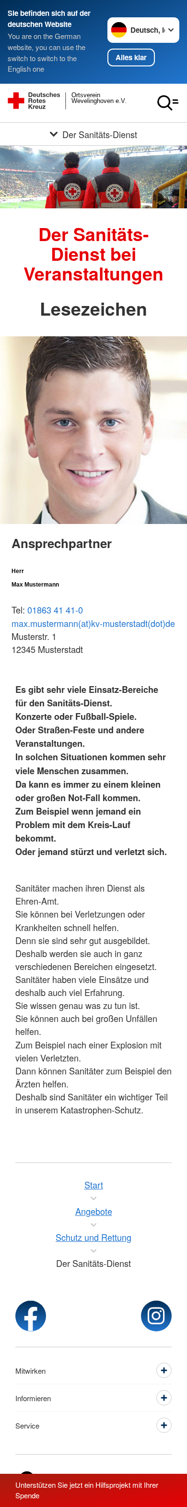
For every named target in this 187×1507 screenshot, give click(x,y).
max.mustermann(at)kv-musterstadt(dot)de (93, 623)
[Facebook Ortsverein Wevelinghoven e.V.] (30, 1316)
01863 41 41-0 (55, 609)
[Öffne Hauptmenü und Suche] (167, 103)
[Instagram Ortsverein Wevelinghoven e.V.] (156, 1316)
